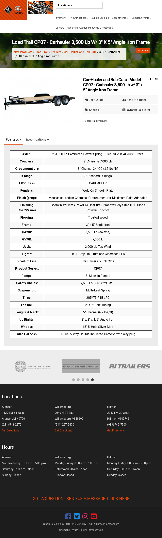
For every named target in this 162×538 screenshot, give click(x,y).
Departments (119, 18)
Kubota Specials (100, 18)
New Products (79, 18)
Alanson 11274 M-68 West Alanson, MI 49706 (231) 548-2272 (13, 418)
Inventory (61, 18)
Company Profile (141, 18)
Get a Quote (96, 99)
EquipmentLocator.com (105, 523)
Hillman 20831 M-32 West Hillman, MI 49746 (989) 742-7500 (118, 418)
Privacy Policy (78, 529)
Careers (60, 27)
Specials (94, 109)
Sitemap (64, 529)
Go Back (143, 50)
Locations (64, 5)
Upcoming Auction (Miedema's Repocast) (90, 27)
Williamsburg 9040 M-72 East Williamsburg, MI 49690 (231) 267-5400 (69, 418)
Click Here (118, 498)
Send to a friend (136, 99)
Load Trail (41, 52)
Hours (8, 447)
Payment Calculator (137, 109)
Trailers (56, 52)
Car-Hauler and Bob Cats (80, 52)
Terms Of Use (95, 529)
